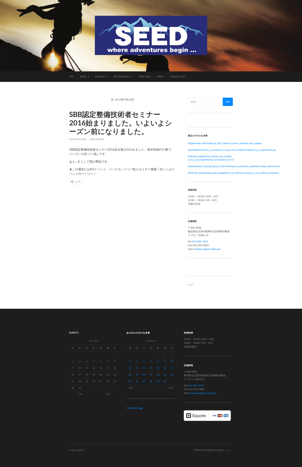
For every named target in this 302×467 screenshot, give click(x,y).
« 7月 (79, 394)
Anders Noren (214, 450)
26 (137, 381)
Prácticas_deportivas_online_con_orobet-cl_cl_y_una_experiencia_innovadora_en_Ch (210, 158)
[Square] (207, 419)
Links (160, 76)
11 (130, 368)
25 (130, 381)
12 (137, 368)
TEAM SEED (144, 76)
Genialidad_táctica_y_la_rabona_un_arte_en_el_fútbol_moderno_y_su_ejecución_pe (210, 149)
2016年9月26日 (77, 139)
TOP (71, 76)
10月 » (171, 387)
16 (165, 368)
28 (151, 381)
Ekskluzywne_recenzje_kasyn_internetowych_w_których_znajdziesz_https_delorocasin (210, 166)
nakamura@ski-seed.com (207, 248)
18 (130, 374)
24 (172, 374)
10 (172, 361)
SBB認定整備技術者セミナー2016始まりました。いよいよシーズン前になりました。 (120, 122)
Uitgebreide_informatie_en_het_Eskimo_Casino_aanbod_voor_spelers (210, 143)
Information (121, 76)
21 (151, 374)
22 (158, 374)
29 (158, 381)
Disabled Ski (177, 76)
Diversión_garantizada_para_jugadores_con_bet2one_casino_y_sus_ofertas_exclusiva (210, 172)
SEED (81, 450)
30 (165, 381)
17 (172, 368)
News (83, 76)
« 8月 (130, 387)
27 (144, 381)
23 (165, 374)
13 (144, 368)
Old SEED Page (134, 407)
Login (191, 284)
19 (137, 374)
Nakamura (97, 139)
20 (144, 374)
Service (100, 76)
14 (151, 368)
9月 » (107, 394)
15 (158, 368)
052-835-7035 (200, 241)
